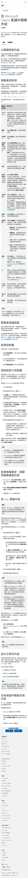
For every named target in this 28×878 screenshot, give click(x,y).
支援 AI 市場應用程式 (6, 832)
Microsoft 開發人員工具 (6, 827)
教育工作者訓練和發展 (6, 790)
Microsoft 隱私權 (5, 857)
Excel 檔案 (19, 72)
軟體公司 (3, 842)
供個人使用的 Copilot (6, 746)
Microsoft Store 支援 (6, 766)
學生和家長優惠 (5, 793)
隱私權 (9, 872)
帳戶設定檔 (4, 761)
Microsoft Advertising (6, 815)
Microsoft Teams (5, 820)
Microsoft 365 (4, 748)
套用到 (3, 27)
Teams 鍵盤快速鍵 (11, 673)
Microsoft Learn (5, 830)
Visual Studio (4, 845)
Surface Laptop (4, 741)
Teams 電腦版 (9, 711)
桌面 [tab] (3, 42)
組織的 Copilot (4, 743)
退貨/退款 (4, 768)
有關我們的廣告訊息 (6, 875)
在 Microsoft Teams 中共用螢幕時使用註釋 (16, 263)
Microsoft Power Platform (6, 840)
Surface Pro (4, 738)
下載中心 (3, 763)
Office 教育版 (4, 788)
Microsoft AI (4, 803)
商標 (17, 872)
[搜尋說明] (5, 2)
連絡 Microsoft (4, 872)
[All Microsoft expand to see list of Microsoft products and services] (2, 2)
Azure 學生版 (4, 795)
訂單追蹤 (3, 771)
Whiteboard (4, 74)
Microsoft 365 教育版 (6, 785)
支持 (2, 5)
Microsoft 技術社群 (5, 835)
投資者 (3, 860)
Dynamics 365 (4, 810)
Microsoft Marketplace (6, 837)
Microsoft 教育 (4, 778)
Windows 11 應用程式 (6, 753)
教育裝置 (3, 780)
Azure (3, 808)
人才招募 (3, 852)
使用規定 (13, 872)
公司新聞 (3, 855)
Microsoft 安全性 (5, 805)
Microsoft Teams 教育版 (6, 783)
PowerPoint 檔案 (10, 72)
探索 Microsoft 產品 (5, 751)
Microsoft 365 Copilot (6, 818)
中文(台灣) (6, 864)
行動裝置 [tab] (9, 42)
